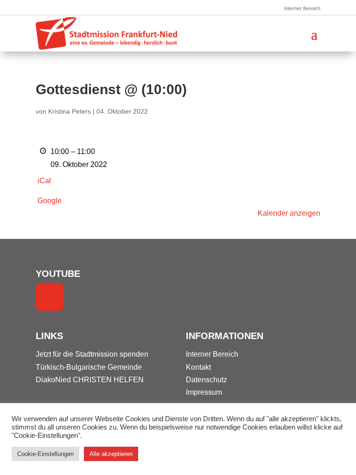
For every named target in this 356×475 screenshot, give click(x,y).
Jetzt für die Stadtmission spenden (92, 354)
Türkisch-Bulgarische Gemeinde (89, 367)
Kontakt (198, 367)
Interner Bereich (302, 8)
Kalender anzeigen (289, 213)
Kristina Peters (69, 111)
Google (50, 201)
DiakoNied (53, 380)
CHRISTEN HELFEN (108, 380)
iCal (44, 181)
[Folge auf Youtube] (50, 297)
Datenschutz (206, 380)
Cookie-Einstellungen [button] (45, 453)
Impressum (204, 392)
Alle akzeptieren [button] (111, 453)
